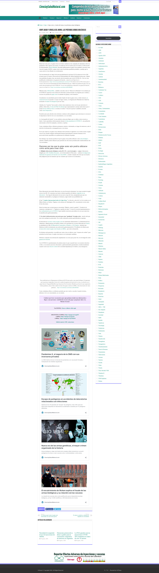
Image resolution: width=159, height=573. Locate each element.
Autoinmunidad (102, 79)
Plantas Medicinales (103, 275)
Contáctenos (62, 1)
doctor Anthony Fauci (48, 108)
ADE (99, 50)
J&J (99, 222)
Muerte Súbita (102, 248)
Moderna (100, 246)
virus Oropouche (47, 110)
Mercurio (100, 238)
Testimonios (101, 331)
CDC (99, 98)
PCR (99, 264)
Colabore (72, 18)
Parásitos (100, 262)
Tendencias (101, 328)
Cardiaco (100, 95)
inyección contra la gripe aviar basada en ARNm (53, 229)
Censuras (100, 103)
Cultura (100, 124)
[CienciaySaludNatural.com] (52, 6)
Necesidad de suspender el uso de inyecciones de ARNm (47, 534)
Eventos (100, 169)
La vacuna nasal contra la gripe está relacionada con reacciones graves (49, 515)
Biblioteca (101, 87)
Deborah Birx (50, 90)
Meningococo (102, 233)
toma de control (53, 246)
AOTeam (118, 570)
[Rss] (107, 2)
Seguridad (101, 304)
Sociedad (100, 315)
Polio (99, 278)
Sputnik (100, 320)
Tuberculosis (101, 354)
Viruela (61, 32)
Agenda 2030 (102, 55)
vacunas (57, 32)
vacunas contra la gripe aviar (55, 221)
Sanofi (87, 223)
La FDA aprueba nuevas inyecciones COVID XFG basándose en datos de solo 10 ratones (82, 535)
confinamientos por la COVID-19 (49, 211)
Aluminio (100, 58)
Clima (100, 106)
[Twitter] (110, 2)
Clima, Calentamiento (104, 108)
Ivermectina (101, 219)
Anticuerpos (101, 63)
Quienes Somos (55, 1)
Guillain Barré (102, 201)
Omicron (100, 254)
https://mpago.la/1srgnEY (72, 314)
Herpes (100, 206)
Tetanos (100, 336)
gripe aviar (54, 94)
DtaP (99, 143)
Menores (100, 235)
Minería (100, 243)
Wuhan (100, 381)
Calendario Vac (102, 90)
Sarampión (101, 301)
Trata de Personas (103, 349)
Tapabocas (101, 323)
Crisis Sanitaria (102, 116)
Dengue (100, 132)
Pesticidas (101, 267)
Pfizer (99, 272)
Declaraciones (102, 127)
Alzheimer (101, 61)
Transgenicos (101, 344)
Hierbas (66, 18)
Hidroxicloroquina (103, 209)
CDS (99, 100)
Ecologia (100, 151)
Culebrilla (101, 121)
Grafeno (100, 196)
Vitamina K (101, 373)
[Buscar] (120, 1)
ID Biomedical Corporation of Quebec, (61, 225)
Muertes (100, 251)
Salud (99, 299)
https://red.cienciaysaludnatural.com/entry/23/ (60, 81)
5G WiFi (100, 47)
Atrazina (100, 74)
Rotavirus (100, 296)
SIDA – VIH (101, 307)
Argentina (101, 68)
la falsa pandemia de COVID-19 (73, 121)
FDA (99, 172)
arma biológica (84, 138)
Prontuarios (101, 283)
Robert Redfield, (53, 67)
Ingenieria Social (102, 214)
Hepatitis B (101, 203)
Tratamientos (101, 352)
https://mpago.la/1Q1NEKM (67, 318)
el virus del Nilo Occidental (57, 106)
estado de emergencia (51, 101)
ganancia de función (44, 239)
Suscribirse (108, 38)
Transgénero (101, 341)
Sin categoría (101, 309)
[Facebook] (108, 2)
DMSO (100, 140)
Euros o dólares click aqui (69, 308)
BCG (99, 84)
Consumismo (101, 111)
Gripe (45, 25)
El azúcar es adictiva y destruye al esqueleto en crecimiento (81, 515)
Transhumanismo (102, 346)
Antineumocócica (103, 66)
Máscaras (100, 230)
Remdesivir (101, 291)
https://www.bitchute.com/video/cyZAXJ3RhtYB (61, 87)
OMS (99, 256)
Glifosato (100, 190)
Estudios (100, 166)
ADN (99, 53)
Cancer (100, 92)
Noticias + (45, 18)
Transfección (101, 338)
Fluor (99, 177)
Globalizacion (102, 193)
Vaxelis (100, 362)
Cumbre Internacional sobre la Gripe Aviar (55, 200)
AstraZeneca (101, 71)
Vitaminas (101, 376)
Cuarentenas (101, 119)
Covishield (101, 113)
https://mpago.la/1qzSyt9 (67, 316)
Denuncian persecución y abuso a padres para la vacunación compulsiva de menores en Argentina (65, 535)
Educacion (101, 153)
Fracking (100, 180)
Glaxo (100, 188)
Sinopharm (101, 312)
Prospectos (101, 286)
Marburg (100, 227)
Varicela (100, 360)
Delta (99, 129)
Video (100, 365)
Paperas (100, 259)
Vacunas (52, 18)
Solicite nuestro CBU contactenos (65, 322)
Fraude (100, 182)
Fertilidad (100, 174)
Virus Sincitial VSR (103, 370)
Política (100, 280)
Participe (68, 1)
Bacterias (100, 82)
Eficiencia (101, 158)
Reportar (59, 18)
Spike (99, 317)
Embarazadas (101, 161)
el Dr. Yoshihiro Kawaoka (52, 153)
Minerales (101, 241)
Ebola (99, 148)
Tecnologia (101, 325)
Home (40, 25)
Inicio (40, 18)
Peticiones (101, 270)
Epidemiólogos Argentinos (105, 164)
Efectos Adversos (102, 156)
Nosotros (79, 18)
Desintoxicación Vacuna (104, 135)
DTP (99, 145)
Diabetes (100, 137)
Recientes (100, 288)
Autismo (100, 76)
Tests (99, 333)
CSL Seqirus (76, 225)
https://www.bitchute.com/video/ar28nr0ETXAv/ (68, 287)
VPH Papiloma (102, 378)
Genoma (100, 185)
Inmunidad (101, 217)
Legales (100, 225)
